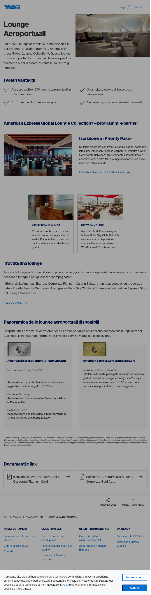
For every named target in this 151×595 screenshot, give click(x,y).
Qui (65, 584)
